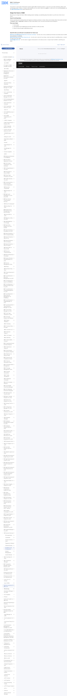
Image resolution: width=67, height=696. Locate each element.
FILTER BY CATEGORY (7, 57)
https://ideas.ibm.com (25, 37)
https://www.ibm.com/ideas (30, 34)
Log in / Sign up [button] (60, 44)
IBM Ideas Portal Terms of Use (57, 59)
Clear (13, 57)
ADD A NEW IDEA (8, 48)
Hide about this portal (14, 3)
